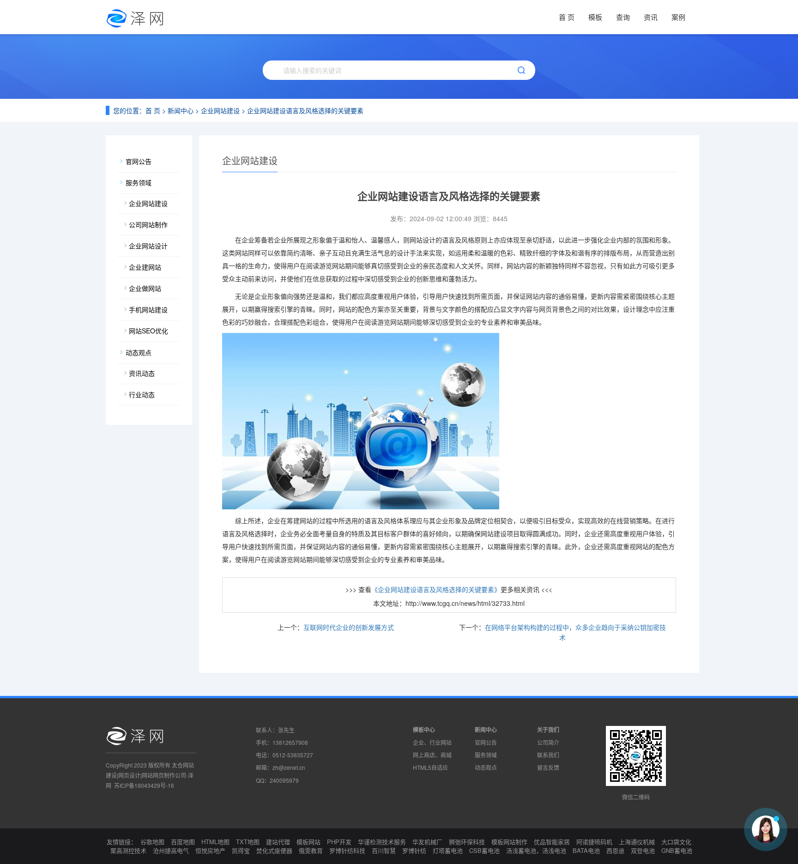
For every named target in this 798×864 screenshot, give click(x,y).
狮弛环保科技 (467, 841)
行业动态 (142, 394)
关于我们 (548, 729)
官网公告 (138, 161)
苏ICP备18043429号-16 (144, 785)
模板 (595, 17)
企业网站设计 (148, 245)
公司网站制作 (148, 224)
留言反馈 (548, 767)
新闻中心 (180, 110)
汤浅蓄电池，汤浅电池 (536, 850)
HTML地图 (215, 841)
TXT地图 (248, 841)
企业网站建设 (220, 110)
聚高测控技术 (128, 850)
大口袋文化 (676, 841)
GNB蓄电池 (676, 850)
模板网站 (308, 841)
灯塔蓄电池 (448, 850)
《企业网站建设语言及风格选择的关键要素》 (436, 589)
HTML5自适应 (430, 767)
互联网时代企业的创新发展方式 (348, 627)
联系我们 (548, 755)
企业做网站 (145, 288)
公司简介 (548, 742)
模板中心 (424, 729)
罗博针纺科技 (347, 850)
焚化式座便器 (274, 850)
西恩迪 (615, 850)
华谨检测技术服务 (382, 841)
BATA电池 (586, 850)
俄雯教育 (311, 850)
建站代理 (278, 841)
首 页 (566, 17)
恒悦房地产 (210, 850)
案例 (678, 17)
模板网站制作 (509, 841)
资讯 (651, 17)
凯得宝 (241, 850)
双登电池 (643, 850)
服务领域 (138, 182)
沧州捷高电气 (171, 850)
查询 (623, 17)
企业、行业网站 (432, 742)
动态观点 (138, 352)
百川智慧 (384, 850)
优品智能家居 (552, 841)
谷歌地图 (152, 841)
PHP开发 (339, 841)
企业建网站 (145, 267)
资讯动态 (142, 373)
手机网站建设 (148, 309)
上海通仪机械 (637, 841)
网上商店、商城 (432, 755)
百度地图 (183, 841)
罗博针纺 (414, 850)
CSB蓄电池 (484, 850)
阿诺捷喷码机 (594, 841)
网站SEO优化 (148, 330)
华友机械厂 (427, 841)
